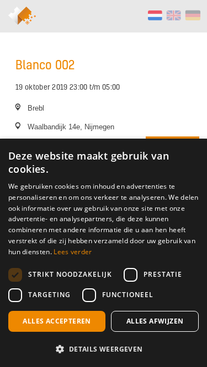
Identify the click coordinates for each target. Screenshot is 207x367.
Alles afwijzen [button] (155, 321)
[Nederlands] (154, 15)
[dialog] (103, 253)
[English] (173, 15)
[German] (192, 15)
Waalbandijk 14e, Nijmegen (71, 126)
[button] (103, 348)
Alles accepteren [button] (57, 321)
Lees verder (73, 251)
